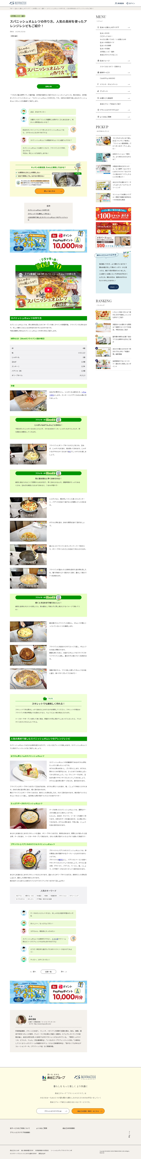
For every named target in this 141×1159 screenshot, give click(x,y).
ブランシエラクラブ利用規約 (20, 1132)
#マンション (63, 896)
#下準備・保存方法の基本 (44, 899)
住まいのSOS (104, 33)
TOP (11, 8)
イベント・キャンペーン (109, 84)
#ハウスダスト (20, 899)
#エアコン (19, 896)
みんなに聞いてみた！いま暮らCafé (113, 39)
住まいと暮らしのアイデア (23, 8)
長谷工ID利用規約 (69, 1128)
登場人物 (48, 86)
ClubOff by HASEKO (107, 78)
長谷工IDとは (14, 1150)
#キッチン (31, 899)
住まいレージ (105, 61)
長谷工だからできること (109, 55)
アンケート (104, 91)
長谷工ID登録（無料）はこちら (88, 1111)
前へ (34, 971)
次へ (62, 971)
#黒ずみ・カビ (29, 896)
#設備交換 (54, 896)
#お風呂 (39, 896)
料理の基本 (14, 36)
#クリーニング (74, 896)
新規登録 (121, 3)
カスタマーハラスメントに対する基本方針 (22, 1153)
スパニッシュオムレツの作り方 (38, 210)
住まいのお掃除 (105, 45)
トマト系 (55, 939)
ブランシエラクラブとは (52, 1111)
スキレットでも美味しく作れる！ (39, 214)
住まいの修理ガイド (107, 42)
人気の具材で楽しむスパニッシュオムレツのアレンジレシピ (48, 218)
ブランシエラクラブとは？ (109, 110)
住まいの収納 (105, 48)
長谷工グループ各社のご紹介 (110, 104)
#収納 (46, 896)
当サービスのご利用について (20, 1128)
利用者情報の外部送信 (42, 1150)
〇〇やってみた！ (106, 36)
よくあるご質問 (105, 117)
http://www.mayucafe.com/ (42, 1024)
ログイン (132, 3)
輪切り (61, 860)
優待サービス (105, 72)
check (112, 287)
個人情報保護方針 (26, 1150)
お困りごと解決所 (106, 98)
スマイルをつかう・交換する (110, 66)
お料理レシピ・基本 (38, 8)
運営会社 (41, 1153)
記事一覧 (48, 972)
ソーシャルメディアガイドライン (60, 1150)
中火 (69, 451)
